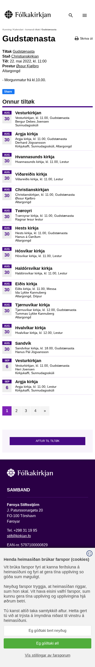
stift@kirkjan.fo (19, 536)
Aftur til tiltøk (47, 441)
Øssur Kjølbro (27, 66)
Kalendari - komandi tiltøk (26, 29)
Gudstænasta (24, 51)
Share (8, 91)
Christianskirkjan (25, 56)
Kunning (7, 29)
